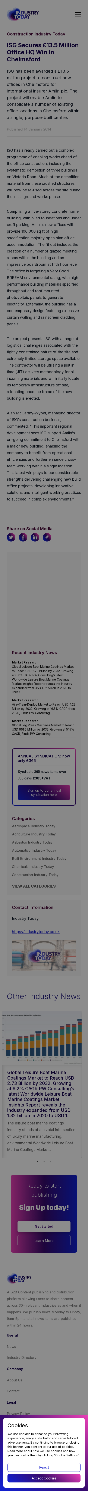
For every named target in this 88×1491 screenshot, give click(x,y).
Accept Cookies (44, 1478)
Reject (44, 1467)
